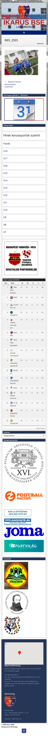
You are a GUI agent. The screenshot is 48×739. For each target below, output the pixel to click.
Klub (12, 283)
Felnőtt (6, 143)
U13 (5, 187)
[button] (19, 653)
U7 (4, 231)
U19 (5, 151)
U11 (5, 202)
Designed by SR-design (9, 727)
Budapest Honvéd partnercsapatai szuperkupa (13, 84)
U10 (5, 209)
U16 (5, 165)
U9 (4, 217)
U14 (5, 180)
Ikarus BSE (24, 22)
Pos (6, 283)
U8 (4, 224)
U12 (5, 195)
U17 (5, 158)
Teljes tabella (40, 428)
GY (28, 283)
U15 (5, 173)
